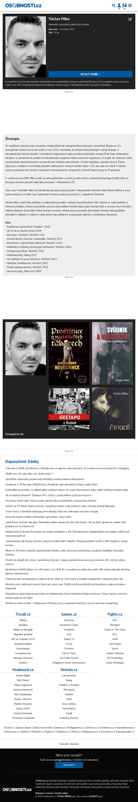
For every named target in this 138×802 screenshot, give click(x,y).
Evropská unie (23, 653)
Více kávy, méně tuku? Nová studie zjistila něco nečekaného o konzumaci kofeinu (50, 500)
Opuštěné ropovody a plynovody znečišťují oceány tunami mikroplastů (44, 479)
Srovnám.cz (106, 731)
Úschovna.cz (12, 731)
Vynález (23, 662)
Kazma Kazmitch (23, 689)
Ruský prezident (23, 643)
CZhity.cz (75, 731)
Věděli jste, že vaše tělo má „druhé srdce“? (29, 473)
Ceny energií (23, 648)
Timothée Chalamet (23, 718)
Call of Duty (69, 653)
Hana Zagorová (23, 685)
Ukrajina (23, 624)
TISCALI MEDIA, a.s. (66, 796)
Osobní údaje (61, 793)
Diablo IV (69, 639)
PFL (115, 634)
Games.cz (69, 614)
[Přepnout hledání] (113, 5)
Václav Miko (59, 18)
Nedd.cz (25, 731)
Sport (28, 727)
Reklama (40, 793)
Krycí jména (69, 703)
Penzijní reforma (23, 658)
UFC (115, 620)
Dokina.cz (62, 731)
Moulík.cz (37, 731)
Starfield (69, 629)
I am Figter (115, 643)
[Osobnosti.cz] (23, 5)
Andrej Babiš (23, 675)
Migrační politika (23, 634)
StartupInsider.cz (124, 731)
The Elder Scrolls (69, 658)
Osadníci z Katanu (69, 685)
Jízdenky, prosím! (68, 718)
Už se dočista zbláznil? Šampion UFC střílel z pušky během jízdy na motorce (48, 495)
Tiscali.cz (23, 614)
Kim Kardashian (23, 694)
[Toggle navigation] (130, 5)
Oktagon (115, 624)
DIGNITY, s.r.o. (96, 796)
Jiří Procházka (115, 658)
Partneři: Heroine (69, 744)
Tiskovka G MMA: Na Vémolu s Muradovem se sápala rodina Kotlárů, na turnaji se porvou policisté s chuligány (67, 468)
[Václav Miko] (25, 46)
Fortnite (69, 648)
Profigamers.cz (75, 727)
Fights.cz (115, 614)
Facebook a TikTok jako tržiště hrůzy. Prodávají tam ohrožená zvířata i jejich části (51, 484)
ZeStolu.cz (92, 727)
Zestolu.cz (68, 669)
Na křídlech (69, 708)
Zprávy (19, 727)
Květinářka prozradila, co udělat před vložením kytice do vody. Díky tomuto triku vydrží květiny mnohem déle (66, 489)
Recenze (69, 620)
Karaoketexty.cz (125, 727)
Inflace (23, 620)
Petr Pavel (23, 680)
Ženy (36, 727)
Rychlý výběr (90, 74)
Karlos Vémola (115, 653)
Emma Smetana (23, 713)
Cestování (46, 727)
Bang (69, 680)
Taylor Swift (23, 708)
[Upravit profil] (130, 19)
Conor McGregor (115, 662)
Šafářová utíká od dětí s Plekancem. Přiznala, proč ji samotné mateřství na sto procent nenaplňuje (61, 603)
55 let (56, 32)
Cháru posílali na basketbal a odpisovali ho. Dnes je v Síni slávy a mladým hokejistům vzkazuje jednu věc (64, 578)
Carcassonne (69, 675)
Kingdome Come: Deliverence (69, 662)
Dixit (69, 699)
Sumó (115, 648)
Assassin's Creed (69, 624)
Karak (69, 713)
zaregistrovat (62, 759)
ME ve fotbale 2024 (23, 639)
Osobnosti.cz (23, 669)
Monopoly (69, 689)
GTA (69, 634)
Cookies (49, 793)
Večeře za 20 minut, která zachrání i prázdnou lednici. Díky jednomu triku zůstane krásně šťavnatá (60, 506)
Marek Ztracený (23, 703)
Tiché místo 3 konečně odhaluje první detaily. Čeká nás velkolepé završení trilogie (51, 511)
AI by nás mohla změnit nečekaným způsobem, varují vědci (38, 516)
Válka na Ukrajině (22, 629)
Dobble (69, 694)
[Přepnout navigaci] (119, 5)
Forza (69, 643)
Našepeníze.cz (90, 731)
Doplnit (69, 765)
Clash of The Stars (115, 629)
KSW (115, 639)
